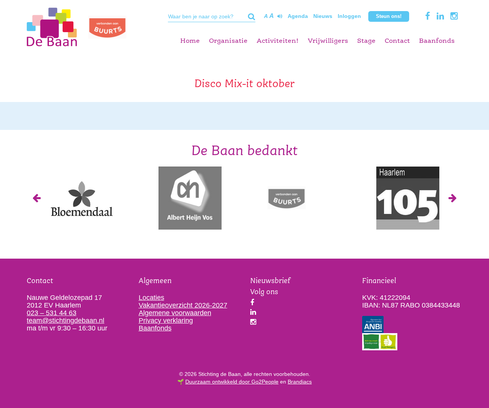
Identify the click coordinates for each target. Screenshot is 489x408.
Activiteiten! (278, 41)
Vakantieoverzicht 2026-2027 (183, 305)
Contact (397, 41)
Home (190, 41)
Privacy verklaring (166, 320)
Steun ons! (389, 16)
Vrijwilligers (328, 41)
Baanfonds (437, 41)
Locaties (151, 297)
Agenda (298, 16)
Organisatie (228, 41)
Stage (366, 41)
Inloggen (349, 16)
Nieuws (322, 16)
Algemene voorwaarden (175, 313)
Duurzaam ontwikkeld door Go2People (232, 382)
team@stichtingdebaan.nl (65, 320)
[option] (81, 198)
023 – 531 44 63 (51, 313)
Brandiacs (300, 382)
